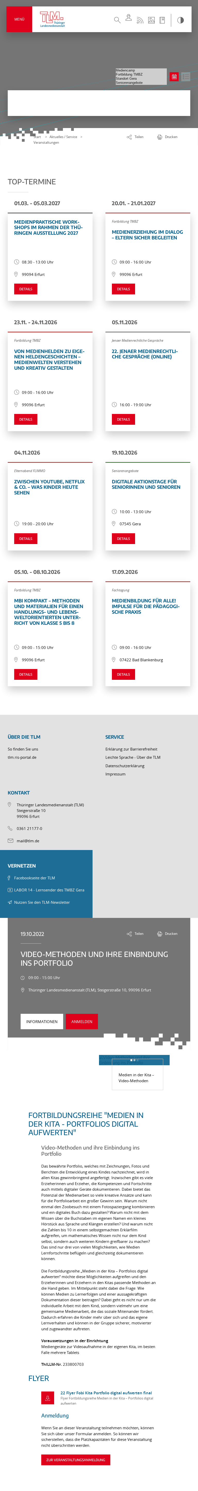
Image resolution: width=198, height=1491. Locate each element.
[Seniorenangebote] (141, 83)
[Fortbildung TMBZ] (141, 75)
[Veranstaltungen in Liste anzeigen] (185, 76)
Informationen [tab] (41, 1021)
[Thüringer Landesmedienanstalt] (53, 19)
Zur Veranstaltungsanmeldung (75, 1460)
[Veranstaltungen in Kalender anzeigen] (174, 76)
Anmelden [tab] (81, 1021)
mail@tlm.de (28, 840)
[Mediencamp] (141, 70)
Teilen (139, 137)
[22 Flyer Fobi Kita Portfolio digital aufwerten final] (47, 1397)
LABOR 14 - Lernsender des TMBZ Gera (49, 889)
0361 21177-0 (29, 828)
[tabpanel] (99, 1253)
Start (37, 136)
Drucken (171, 137)
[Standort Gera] (141, 79)
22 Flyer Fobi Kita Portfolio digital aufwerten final (106, 1393)
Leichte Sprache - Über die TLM (133, 757)
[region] (99, 1390)
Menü (19, 19)
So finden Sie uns (23, 749)
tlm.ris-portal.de (22, 757)
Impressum (115, 773)
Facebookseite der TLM (34, 877)
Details (25, 289)
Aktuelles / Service (63, 136)
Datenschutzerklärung (124, 765)
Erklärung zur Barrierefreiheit (131, 749)
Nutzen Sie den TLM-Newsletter (42, 902)
